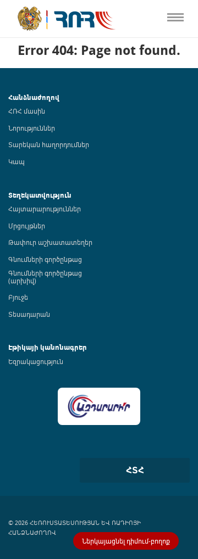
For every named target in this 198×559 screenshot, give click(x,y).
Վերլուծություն (28, 140)
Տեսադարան (29, 314)
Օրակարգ (19, 94)
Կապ (10, 231)
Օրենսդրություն (30, 71)
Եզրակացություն (35, 361)
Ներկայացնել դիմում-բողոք (126, 540)
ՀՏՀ (135, 470)
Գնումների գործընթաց (45, 259)
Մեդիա (13, 208)
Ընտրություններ (31, 186)
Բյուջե (18, 297)
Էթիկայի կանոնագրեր (42, 163)
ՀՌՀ (7, 48)
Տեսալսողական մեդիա (43, 117)
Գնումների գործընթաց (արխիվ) (45, 276)
